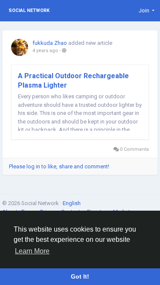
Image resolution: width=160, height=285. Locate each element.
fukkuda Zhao (49, 43)
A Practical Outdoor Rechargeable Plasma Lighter (73, 80)
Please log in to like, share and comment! (59, 166)
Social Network (29, 10)
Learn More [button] (32, 251)
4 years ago (45, 50)
